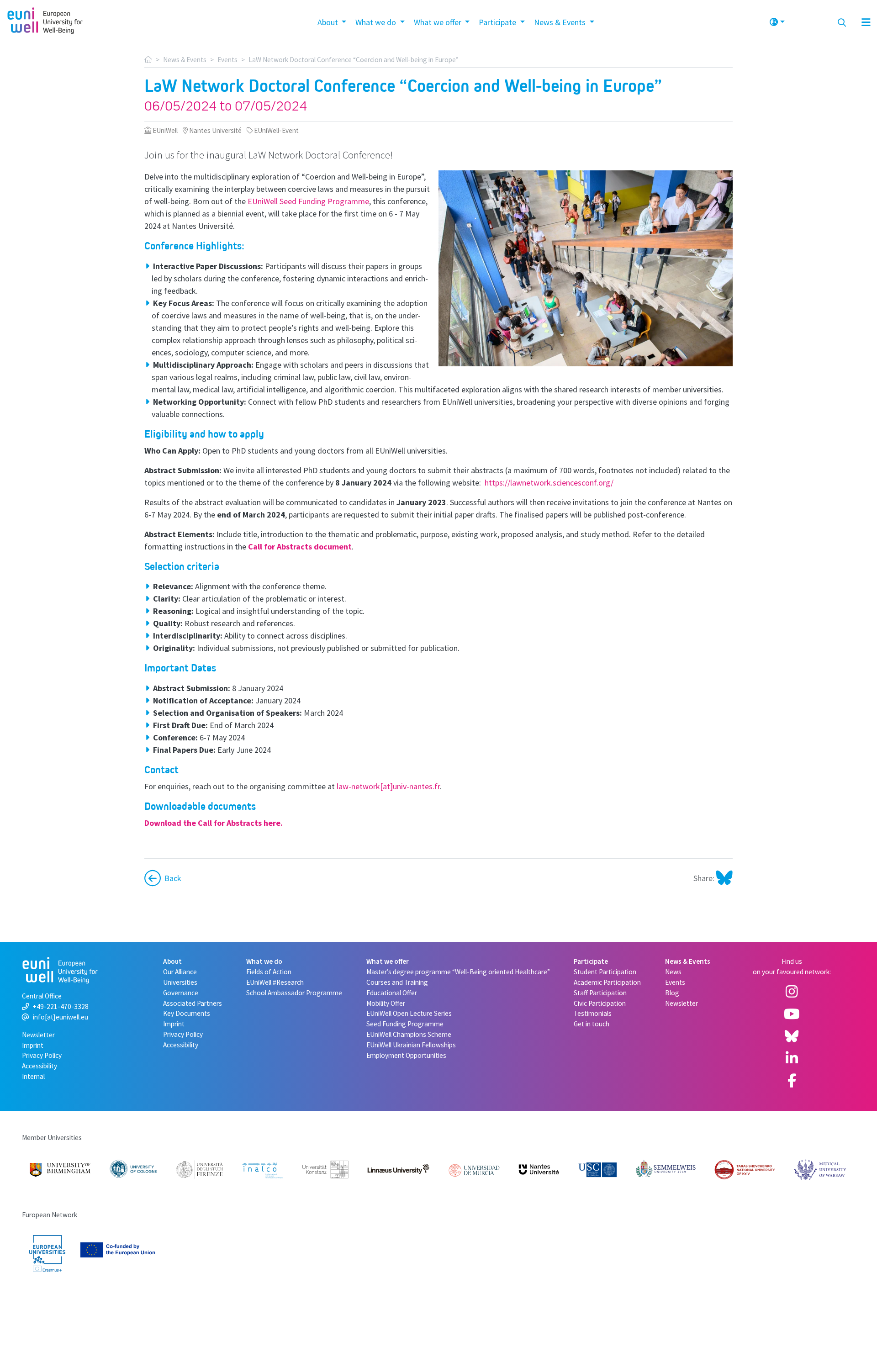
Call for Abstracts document (300, 546)
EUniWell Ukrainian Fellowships (411, 1044)
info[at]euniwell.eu (60, 1017)
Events (227, 59)
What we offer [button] (438, 22)
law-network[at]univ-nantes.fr (388, 786)
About (172, 961)
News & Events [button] (560, 22)
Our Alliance (180, 971)
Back (172, 878)
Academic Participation (607, 982)
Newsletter (38, 1034)
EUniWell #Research (275, 982)
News (673, 971)
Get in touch (591, 1023)
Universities (180, 982)
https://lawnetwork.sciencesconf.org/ (549, 482)
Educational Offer (391, 992)
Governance (180, 992)
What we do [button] (376, 22)
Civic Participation (600, 1003)
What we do (264, 961)
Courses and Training (397, 982)
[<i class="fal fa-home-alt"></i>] (148, 59)
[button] (777, 20)
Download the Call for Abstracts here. (213, 823)
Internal (33, 1076)
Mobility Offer (385, 1003)
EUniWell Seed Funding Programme (308, 201)
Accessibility (39, 1066)
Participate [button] (498, 22)
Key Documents (186, 1013)
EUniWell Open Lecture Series (409, 1013)
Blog (672, 992)
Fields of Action (268, 971)
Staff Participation (600, 992)
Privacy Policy (42, 1055)
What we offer (387, 961)
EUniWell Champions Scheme (408, 1034)
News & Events (184, 59)
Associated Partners (192, 1003)
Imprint (32, 1045)
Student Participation (605, 971)
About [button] (328, 22)
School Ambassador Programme (294, 992)
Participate (591, 961)
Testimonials (593, 1013)
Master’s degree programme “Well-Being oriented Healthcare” (458, 971)
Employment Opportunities (406, 1055)
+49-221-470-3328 (60, 1006)
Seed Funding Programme (405, 1023)
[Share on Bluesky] (723, 878)
